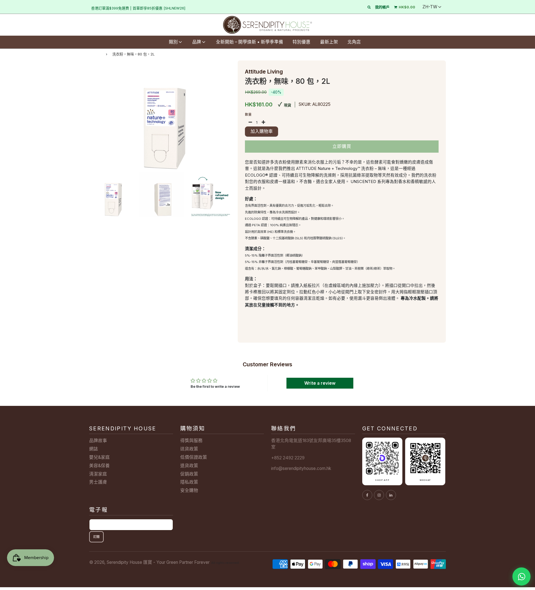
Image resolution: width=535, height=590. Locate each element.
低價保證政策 (193, 457)
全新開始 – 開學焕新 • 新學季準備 (249, 42)
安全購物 (189, 490)
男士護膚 (98, 482)
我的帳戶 (382, 7)
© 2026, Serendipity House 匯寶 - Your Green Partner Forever (149, 562)
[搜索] (369, 7)
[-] (250, 122)
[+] (263, 122)
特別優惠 (301, 42)
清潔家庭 (98, 474)
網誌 (93, 449)
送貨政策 (189, 449)
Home (95, 54)
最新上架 (329, 42)
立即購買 (341, 146)
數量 (248, 114)
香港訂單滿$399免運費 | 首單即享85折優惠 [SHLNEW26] (138, 8)
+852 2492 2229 (288, 457)
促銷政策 (189, 474)
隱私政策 (189, 482)
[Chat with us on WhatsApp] (521, 576)
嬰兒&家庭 (99, 457)
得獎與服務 (191, 440)
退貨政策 (189, 465)
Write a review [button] (319, 383)
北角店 (354, 42)
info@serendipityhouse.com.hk (301, 468)
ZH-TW (429, 6)
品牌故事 (98, 440)
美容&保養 (99, 465)
